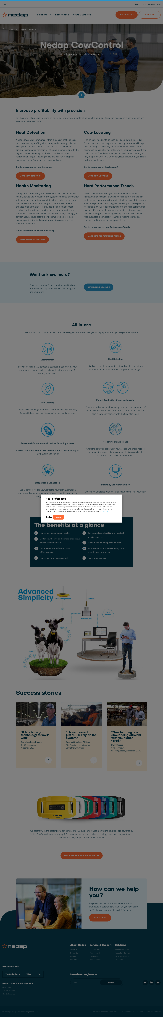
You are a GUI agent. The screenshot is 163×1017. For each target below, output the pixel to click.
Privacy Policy (105, 511)
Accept (58, 517)
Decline (49, 517)
